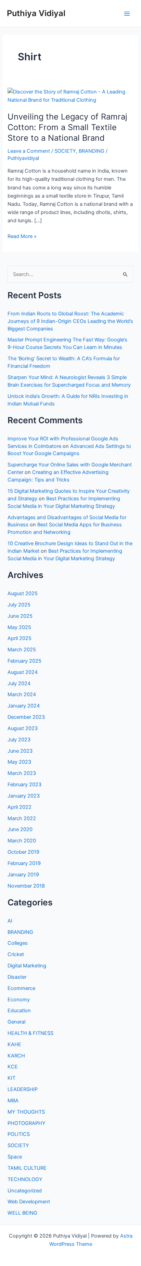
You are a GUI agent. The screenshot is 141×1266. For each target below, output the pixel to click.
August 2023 (23, 728)
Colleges (18, 943)
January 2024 (24, 706)
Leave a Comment (29, 151)
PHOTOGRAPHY (27, 1123)
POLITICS (19, 1134)
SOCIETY (65, 151)
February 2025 (24, 661)
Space (15, 1157)
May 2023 (19, 762)
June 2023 (20, 751)
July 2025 (19, 605)
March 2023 (22, 773)
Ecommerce (21, 988)
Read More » (22, 236)
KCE (13, 1067)
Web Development (29, 1202)
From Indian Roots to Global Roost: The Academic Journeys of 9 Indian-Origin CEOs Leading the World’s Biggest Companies (70, 321)
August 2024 (23, 672)
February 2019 (24, 863)
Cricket (16, 954)
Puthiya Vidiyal (36, 13)
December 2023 (26, 717)
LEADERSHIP (23, 1089)
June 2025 (20, 616)
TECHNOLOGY (25, 1179)
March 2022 (22, 818)
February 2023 (24, 784)
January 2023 (24, 796)
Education (19, 1010)
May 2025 (19, 627)
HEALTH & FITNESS (30, 1033)
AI (10, 921)
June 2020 (20, 829)
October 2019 (23, 852)
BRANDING (91, 151)
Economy (19, 999)
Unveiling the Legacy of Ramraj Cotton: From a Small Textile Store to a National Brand (67, 127)
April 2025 (19, 638)
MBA (13, 1101)
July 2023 (19, 740)
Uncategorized (25, 1191)
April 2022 (19, 807)
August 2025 (23, 593)
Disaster (17, 977)
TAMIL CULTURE (27, 1168)
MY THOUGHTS (26, 1112)
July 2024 (19, 683)
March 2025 (22, 650)
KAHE (14, 1044)
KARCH (16, 1056)
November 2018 (26, 886)
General (16, 1022)
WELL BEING (22, 1213)
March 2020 (22, 841)
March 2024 (22, 694)
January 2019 (23, 875)
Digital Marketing (27, 966)
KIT (11, 1078)
